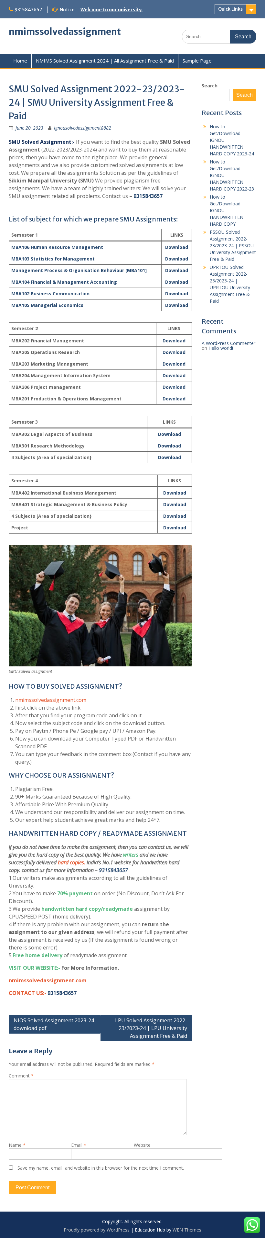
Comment (21, 1076)
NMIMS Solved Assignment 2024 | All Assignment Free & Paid (105, 60)
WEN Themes (187, 1230)
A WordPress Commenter (228, 343)
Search (209, 86)
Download (176, 247)
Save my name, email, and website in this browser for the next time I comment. (100, 1168)
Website (142, 1145)
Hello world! (220, 348)
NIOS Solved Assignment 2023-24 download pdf (54, 1024)
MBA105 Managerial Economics (47, 305)
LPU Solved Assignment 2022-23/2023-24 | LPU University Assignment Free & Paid (151, 1028)
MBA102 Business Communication (50, 293)
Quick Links (230, 9)
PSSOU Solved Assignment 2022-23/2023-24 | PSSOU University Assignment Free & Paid (233, 245)
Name (17, 1145)
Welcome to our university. (111, 10)
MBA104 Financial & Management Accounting (64, 282)
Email (78, 1145)
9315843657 (28, 10)
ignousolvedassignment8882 (82, 128)
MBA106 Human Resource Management (57, 247)
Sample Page (197, 60)
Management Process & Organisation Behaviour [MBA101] (79, 270)
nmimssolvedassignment (65, 31)
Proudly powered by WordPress (97, 1230)
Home (20, 60)
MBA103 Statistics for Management (53, 259)
